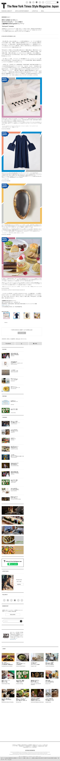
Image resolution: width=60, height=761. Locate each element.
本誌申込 (19, 584)
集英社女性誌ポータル (27, 747)
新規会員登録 (12, 614)
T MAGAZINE (34, 747)
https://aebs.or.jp (13, 639)
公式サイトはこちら (6, 305)
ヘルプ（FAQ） (15, 745)
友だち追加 (22, 332)
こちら (16, 638)
